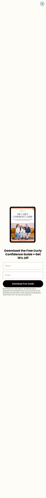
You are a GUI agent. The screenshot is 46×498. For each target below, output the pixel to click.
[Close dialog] (42, 4)
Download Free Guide (23, 284)
